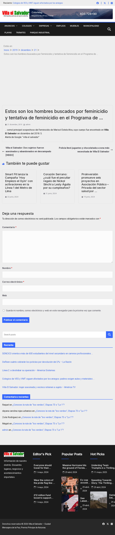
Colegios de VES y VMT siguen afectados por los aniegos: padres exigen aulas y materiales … (48, 378)
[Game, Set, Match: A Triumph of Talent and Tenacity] (98, 499)
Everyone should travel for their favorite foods (43, 466)
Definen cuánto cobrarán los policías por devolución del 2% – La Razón (37, 362)
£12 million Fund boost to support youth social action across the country (43, 496)
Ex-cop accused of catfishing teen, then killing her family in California (85, 481)
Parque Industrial (40, 32)
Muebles (74, 25)
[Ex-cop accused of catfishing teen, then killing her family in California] (69, 484)
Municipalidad (91, 25)
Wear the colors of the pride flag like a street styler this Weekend (44, 481)
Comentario (9, 227)
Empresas (44, 25)
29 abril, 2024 (71, 472)
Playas (8, 32)
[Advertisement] (58, 77)
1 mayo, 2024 (42, 472)
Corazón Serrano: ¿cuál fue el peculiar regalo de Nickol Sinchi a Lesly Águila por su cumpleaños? (57, 181)
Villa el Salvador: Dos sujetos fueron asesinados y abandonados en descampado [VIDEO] (28, 151)
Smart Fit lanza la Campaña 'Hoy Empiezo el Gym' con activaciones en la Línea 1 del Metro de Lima (19, 183)
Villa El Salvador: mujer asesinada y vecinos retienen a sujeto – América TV (38, 387)
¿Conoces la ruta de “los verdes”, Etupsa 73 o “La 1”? (38, 404)
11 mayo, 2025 (100, 472)
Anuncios (9, 25)
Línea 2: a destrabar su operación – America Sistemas (28, 370)
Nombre (7, 268)
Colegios (27, 25)
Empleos (60, 25)
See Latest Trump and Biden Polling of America (85, 499)
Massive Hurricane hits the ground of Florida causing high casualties (75, 466)
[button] (16, 26)
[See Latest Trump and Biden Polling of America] (69, 503)
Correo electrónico (13, 282)
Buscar (109, 334)
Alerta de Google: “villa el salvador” (22, 137)
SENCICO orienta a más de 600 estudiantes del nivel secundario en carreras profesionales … (47, 353)
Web (4, 295)
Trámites (21, 32)
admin (28, 125)
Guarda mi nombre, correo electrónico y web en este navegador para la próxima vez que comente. (53, 310)
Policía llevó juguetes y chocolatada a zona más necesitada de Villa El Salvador (84, 150)
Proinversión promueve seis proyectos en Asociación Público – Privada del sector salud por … (95, 183)
